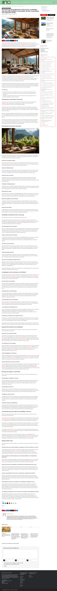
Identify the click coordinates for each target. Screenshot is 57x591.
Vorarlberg (21, 585)
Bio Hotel (30, 575)
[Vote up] (5, 16)
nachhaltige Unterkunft (31, 42)
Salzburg (21, 581)
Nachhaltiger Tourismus (5, 14)
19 (53, 20)
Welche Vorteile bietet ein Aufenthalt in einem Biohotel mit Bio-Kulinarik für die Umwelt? (47, 113)
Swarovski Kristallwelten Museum (32, 355)
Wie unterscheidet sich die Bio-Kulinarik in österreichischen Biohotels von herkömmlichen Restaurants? (47, 111)
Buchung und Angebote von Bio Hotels (48, 97)
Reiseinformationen (26, 2)
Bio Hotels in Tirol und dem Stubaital (47, 91)
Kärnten (21, 577)
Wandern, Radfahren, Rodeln (29, 345)
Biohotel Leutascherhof (24, 339)
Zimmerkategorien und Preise (46, 100)
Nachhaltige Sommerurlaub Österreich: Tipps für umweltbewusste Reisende (6, 535)
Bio (46, 42)
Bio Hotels (3, 42)
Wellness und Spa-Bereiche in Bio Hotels (48, 74)
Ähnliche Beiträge (45, 125)
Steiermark (21, 582)
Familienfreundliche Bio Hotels (46, 77)
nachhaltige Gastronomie (21, 78)
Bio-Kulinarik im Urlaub (45, 67)
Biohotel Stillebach (5, 338)
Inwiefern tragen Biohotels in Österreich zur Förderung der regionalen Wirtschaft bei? (47, 116)
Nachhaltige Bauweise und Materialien (47, 83)
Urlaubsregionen (16, 2)
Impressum (3, 582)
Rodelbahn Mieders (35, 367)
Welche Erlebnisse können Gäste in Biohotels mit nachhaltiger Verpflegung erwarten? (47, 118)
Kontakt (3, 581)
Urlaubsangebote (35, 2)
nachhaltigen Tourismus (24, 45)
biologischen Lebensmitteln (15, 450)
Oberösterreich (22, 580)
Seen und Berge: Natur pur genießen (47, 92)
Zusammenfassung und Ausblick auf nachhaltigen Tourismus (47, 104)
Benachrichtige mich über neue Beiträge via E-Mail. (11, 564)
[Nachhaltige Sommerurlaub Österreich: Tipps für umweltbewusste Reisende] (6, 527)
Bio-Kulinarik (8, 42)
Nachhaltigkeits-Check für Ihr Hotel (7, 580)
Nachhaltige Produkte (46, 2)
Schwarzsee (13, 349)
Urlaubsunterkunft (6, 419)
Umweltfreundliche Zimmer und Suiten (47, 73)
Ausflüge (41, 49)
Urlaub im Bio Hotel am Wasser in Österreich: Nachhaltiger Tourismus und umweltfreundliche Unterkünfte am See (34, 535)
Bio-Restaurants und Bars (46, 70)
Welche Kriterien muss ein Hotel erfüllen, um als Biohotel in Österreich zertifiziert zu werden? (47, 108)
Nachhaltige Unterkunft (43, 48)
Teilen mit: (43, 122)
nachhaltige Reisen (30, 435)
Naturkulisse (23, 335)
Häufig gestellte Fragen (45, 106)
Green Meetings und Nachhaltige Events (48, 86)
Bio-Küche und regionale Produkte (47, 62)
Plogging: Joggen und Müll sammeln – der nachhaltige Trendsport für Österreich (50, 18)
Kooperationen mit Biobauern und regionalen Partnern (46, 88)
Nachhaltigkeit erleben (45, 10)
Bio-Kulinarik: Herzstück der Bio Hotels (48, 61)
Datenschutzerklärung (5, 583)
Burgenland (21, 576)
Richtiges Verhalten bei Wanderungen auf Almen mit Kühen (49, 24)
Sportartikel (42, 50)
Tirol (14, 355)
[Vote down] (3, 16)
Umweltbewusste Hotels (35, 274)
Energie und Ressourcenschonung (47, 82)
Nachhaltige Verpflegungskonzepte (47, 66)
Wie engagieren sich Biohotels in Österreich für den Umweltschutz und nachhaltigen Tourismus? (46, 121)
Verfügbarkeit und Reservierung (46, 101)
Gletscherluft (30, 346)
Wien (21, 586)
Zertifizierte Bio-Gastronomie (46, 65)
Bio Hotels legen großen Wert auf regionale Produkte (11, 162)
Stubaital (7, 335)
